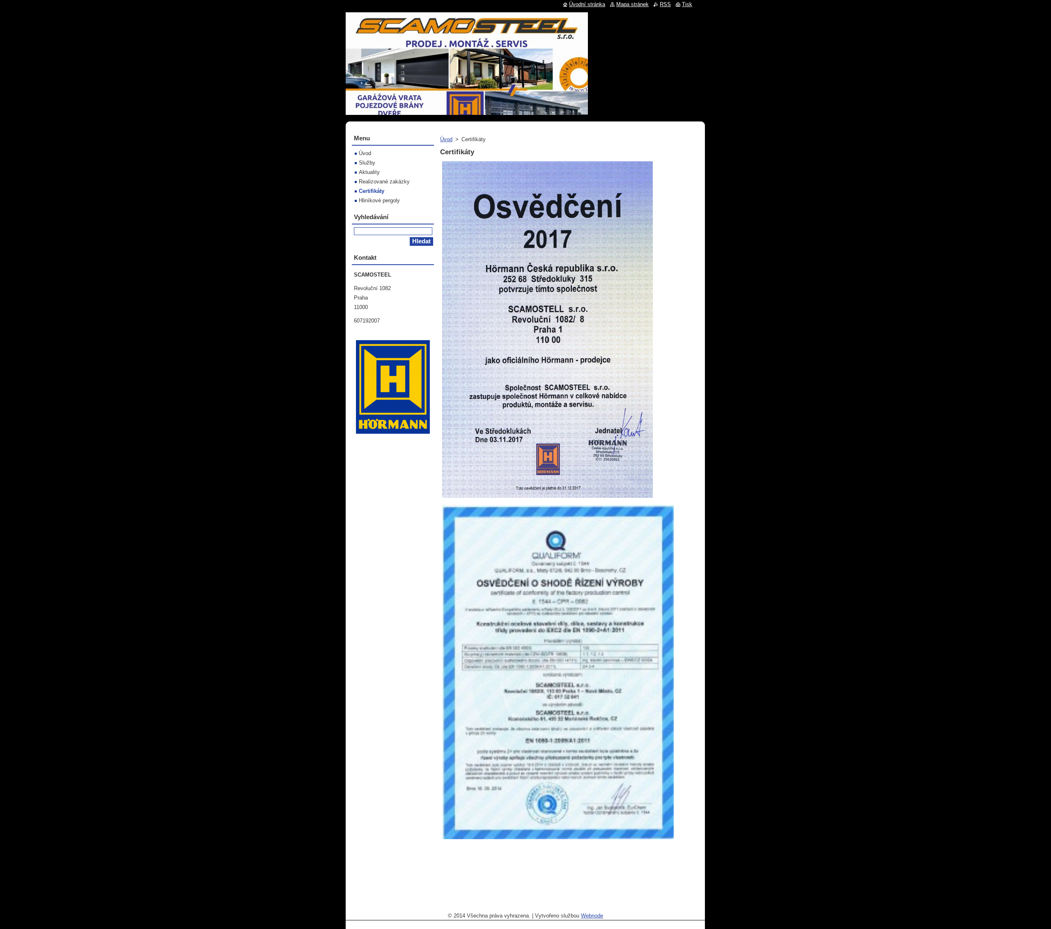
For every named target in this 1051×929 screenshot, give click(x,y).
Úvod (446, 139)
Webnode (592, 916)
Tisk (687, 4)
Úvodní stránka (587, 4)
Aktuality (369, 172)
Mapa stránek (632, 4)
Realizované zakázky (384, 181)
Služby (367, 163)
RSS (665, 4)
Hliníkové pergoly (379, 200)
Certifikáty (371, 191)
